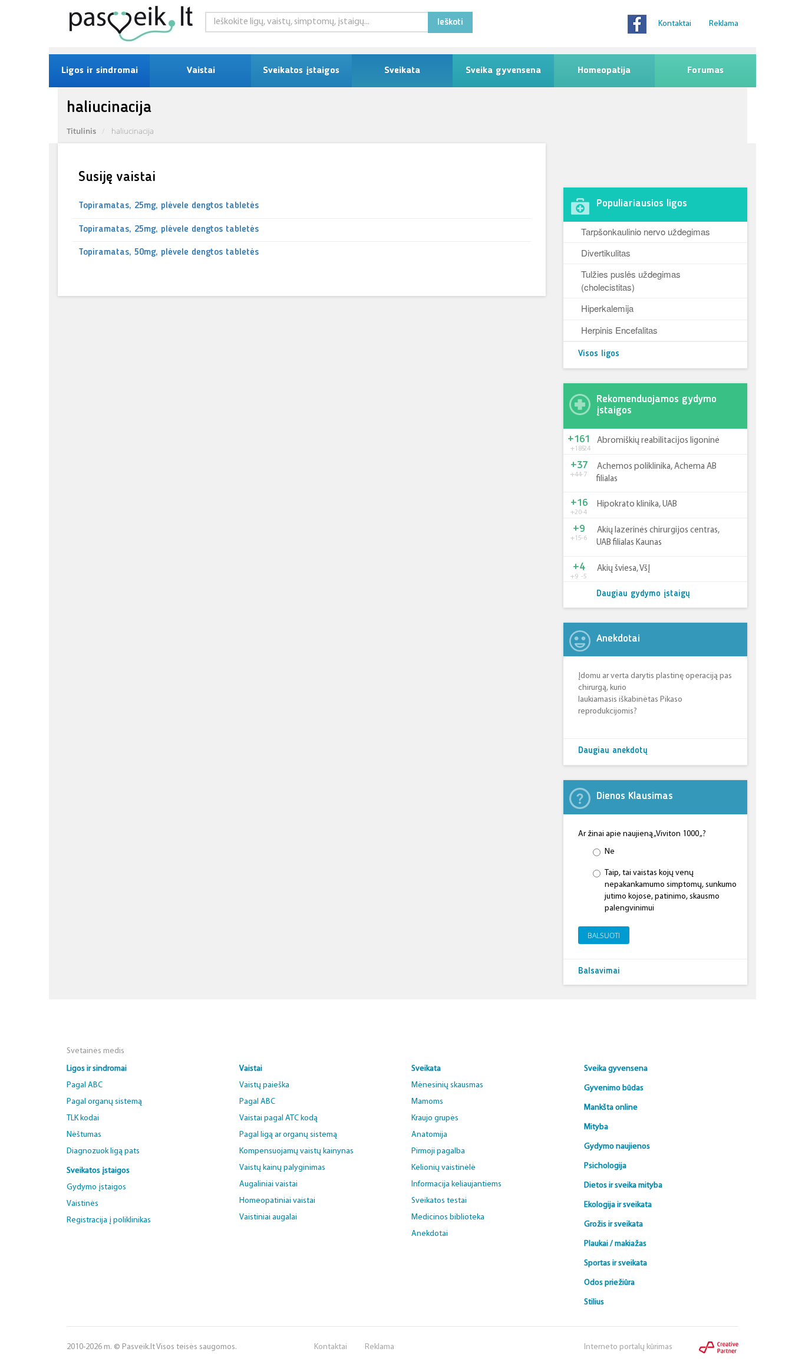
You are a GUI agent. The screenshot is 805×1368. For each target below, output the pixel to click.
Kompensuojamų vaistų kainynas (296, 1151)
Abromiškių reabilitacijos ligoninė (658, 440)
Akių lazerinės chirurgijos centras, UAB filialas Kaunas (658, 536)
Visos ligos (598, 354)
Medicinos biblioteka (447, 1217)
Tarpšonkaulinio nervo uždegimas (645, 231)
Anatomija (429, 1134)
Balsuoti (604, 935)
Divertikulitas (606, 252)
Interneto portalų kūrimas (628, 1347)
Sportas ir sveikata (615, 1263)
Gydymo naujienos (617, 1146)
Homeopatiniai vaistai (277, 1200)
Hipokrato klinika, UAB (637, 504)
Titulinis (81, 131)
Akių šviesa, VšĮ (623, 568)
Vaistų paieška (264, 1085)
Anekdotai (429, 1233)
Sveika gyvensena (503, 70)
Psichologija (605, 1166)
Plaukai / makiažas (615, 1243)
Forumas (705, 70)
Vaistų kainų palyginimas (282, 1167)
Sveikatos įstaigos (301, 70)
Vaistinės (82, 1203)
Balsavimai (599, 971)
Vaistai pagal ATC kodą (278, 1118)
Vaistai (200, 70)
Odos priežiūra (609, 1282)
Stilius (594, 1302)
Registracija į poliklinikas (109, 1220)
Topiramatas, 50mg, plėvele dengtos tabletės (168, 252)
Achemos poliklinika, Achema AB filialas (656, 473)
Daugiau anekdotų (613, 751)
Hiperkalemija (607, 308)
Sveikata (402, 70)
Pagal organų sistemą (104, 1101)
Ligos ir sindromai (99, 70)
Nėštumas (84, 1134)
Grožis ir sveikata (613, 1224)
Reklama (723, 23)
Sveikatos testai (439, 1200)
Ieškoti (450, 22)
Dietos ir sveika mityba (623, 1185)
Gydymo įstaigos (96, 1187)
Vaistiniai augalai (268, 1217)
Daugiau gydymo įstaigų (643, 594)
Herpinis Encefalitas (619, 330)
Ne (610, 851)
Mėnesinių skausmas (447, 1085)
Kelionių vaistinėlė (443, 1167)
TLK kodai (83, 1118)
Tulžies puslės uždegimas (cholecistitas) (631, 280)
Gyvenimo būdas (614, 1088)
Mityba (596, 1127)
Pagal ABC (85, 1085)
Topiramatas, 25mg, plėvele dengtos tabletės (168, 206)
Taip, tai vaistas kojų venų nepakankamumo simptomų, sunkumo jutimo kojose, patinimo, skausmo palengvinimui (671, 891)
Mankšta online (611, 1107)
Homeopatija (604, 70)
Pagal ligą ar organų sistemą (288, 1134)
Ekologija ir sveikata (618, 1205)
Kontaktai (674, 23)
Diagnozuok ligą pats (103, 1151)
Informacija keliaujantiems (456, 1184)
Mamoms (427, 1101)
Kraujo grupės (434, 1118)
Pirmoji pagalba (438, 1151)
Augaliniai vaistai (268, 1184)
